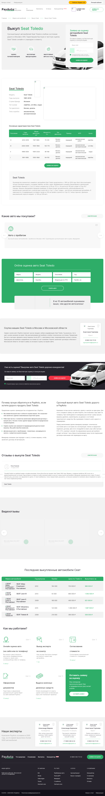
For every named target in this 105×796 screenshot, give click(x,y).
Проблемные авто (59, 773)
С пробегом (57, 781)
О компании (29, 9)
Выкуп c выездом (76, 775)
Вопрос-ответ (6, 2)
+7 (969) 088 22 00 (69, 741)
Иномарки (57, 778)
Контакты (39, 9)
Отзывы (89, 781)
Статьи (48, 9)
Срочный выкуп (75, 773)
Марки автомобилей (19, 18)
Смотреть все (92, 216)
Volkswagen (41, 778)
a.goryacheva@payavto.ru (90, 342)
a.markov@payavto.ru (45, 743)
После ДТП (57, 775)
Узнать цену (53, 288)
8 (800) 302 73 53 (90, 340)
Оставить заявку (78, 694)
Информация (18, 2)
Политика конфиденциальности (31, 792)
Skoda (39, 775)
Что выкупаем (17, 9)
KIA (39, 773)
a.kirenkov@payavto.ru (69, 743)
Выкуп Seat (35, 18)
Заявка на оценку (95, 9)
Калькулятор (58, 9)
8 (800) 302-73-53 (81, 9)
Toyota (39, 781)
